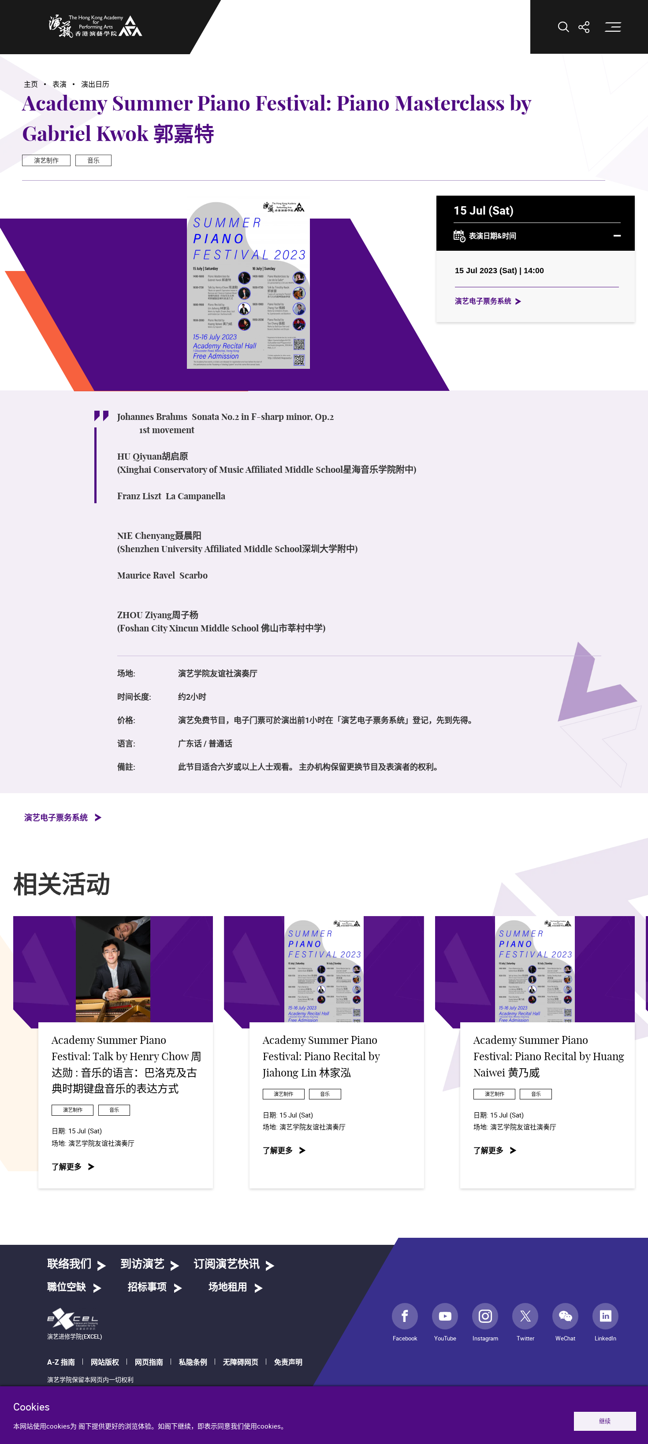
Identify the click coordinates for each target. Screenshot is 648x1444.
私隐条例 (193, 1362)
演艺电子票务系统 (483, 301)
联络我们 (69, 1264)
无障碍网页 (240, 1362)
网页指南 (149, 1362)
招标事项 (147, 1287)
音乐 (93, 160)
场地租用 (228, 1287)
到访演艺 (142, 1264)
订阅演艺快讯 (227, 1264)
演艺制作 (46, 160)
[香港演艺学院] (95, 26)
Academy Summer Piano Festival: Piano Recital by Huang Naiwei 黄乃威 (548, 1057)
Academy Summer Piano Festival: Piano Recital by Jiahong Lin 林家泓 (321, 1057)
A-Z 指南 (61, 1362)
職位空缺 (66, 1287)
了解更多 (67, 1167)
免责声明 (288, 1362)
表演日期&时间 (492, 236)
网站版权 (105, 1362)
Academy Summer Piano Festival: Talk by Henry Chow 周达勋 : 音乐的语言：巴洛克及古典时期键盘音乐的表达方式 (126, 1065)
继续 (605, 1421)
